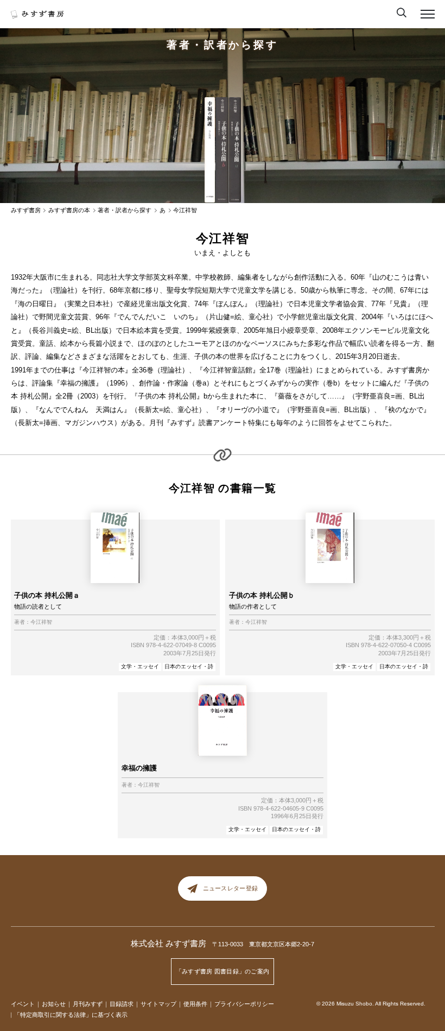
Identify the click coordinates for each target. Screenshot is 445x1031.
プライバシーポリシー (244, 1004)
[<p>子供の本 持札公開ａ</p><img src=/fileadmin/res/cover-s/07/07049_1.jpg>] (234, 150)
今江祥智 (41, 622)
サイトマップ (158, 1004)
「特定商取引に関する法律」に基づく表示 (71, 1014)
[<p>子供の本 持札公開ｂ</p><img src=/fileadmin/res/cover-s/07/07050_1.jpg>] (221, 150)
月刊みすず (88, 1004)
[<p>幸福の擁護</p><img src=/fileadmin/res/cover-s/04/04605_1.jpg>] (209, 150)
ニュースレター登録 (230, 888)
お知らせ (54, 1004)
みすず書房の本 (69, 210)
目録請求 (122, 1004)
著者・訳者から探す (222, 44)
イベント (23, 1004)
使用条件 (195, 1004)
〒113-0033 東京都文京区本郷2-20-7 (263, 944)
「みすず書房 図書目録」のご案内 (223, 971)
